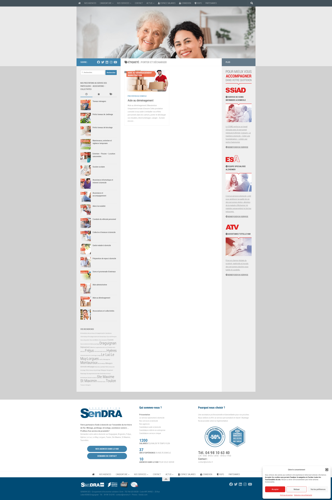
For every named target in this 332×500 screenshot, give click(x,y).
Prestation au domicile (137, 96)
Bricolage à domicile (93, 336)
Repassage (83, 373)
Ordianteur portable (99, 367)
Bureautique (103, 336)
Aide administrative (100, 285)
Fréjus (89, 350)
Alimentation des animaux (87, 333)
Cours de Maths (94, 340)
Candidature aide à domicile (150, 427)
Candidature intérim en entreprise (152, 430)
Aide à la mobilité (99, 206)
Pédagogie (103, 370)
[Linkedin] (106, 62)
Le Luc (105, 354)
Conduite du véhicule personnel (104, 219)
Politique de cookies (286, 495)
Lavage (99, 355)
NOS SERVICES (123, 3)
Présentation (144, 414)
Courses (110, 340)
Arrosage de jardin (100, 333)
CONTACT (139, 3)
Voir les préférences (318, 489)
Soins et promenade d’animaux (104, 271)
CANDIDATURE (106, 3)
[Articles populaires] (98, 94)
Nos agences (144, 424)
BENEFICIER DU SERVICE (238, 147)
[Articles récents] (86, 94)
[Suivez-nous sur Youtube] (115, 62)
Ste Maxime (105, 377)
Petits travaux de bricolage (103, 127)
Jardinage (94, 355)
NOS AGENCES (90, 3)
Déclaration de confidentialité (303, 495)
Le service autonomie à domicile (151, 418)
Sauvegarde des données (93, 373)
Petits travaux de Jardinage (103, 114)
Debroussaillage (94, 344)
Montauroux (89, 362)
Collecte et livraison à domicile (104, 232)
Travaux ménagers (99, 101)
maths (101, 359)
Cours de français (111, 336)
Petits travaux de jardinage (93, 370)
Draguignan (107, 343)
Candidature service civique (150, 433)
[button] (327, 469)
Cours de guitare (84, 340)
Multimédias (101, 363)
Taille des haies (101, 381)
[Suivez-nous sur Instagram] (111, 62)
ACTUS (149, 3)
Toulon (111, 381)
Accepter (275, 489)
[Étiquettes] (111, 94)
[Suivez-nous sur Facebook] (98, 62)
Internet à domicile (85, 355)
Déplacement (85, 347)
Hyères (112, 350)
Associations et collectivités (103, 311)
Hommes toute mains (100, 351)
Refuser (297, 489)
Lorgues (93, 358)
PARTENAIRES (211, 3)
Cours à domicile (85, 344)
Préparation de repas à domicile (104, 258)
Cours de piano (103, 340)
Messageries (106, 359)
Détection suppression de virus (98, 347)
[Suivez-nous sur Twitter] (102, 62)
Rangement (110, 370)
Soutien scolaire (99, 167)
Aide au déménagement (140, 100)
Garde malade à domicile (102, 245)
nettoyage (90, 367)
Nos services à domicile (148, 421)
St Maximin (88, 381)
